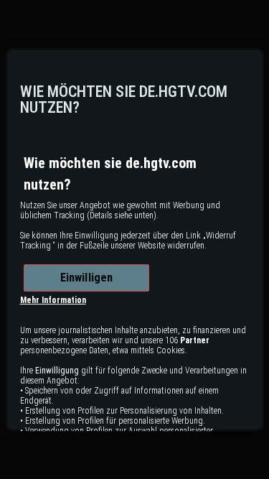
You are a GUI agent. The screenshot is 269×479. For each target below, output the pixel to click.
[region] (135, 240)
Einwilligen (86, 277)
